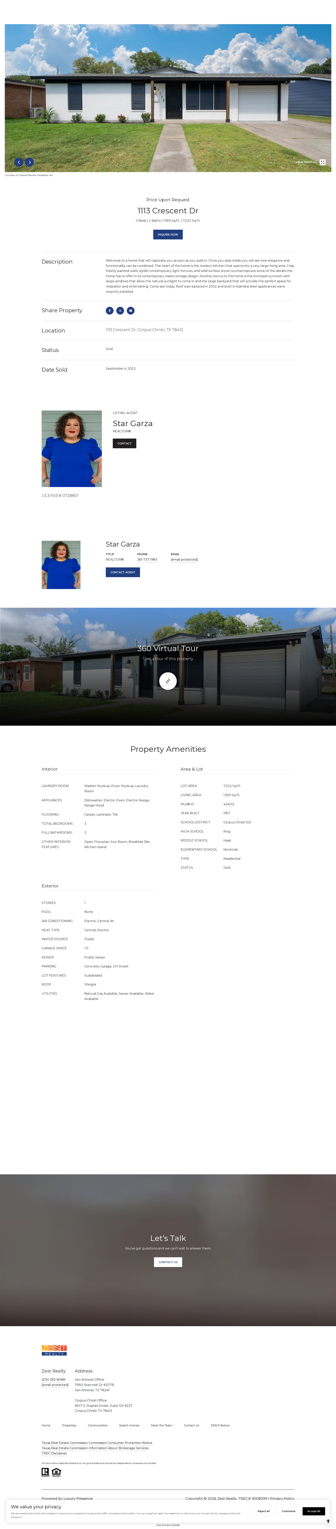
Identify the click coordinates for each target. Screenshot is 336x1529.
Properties (69, 1425)
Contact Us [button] (168, 1262)
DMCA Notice (220, 1425)
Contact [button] (124, 443)
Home (46, 1425)
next (29, 162)
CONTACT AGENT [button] (122, 572)
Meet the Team (161, 1425)
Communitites (98, 1425)
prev (18, 162)
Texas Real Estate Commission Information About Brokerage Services (95, 1448)
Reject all (264, 1511)
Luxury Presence (78, 1498)
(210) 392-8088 (53, 1379)
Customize (288, 1511)
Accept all (313, 1511)
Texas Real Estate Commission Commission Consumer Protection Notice (97, 1443)
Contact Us (191, 1425)
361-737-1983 (147, 559)
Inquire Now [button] (168, 234)
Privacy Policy (282, 1498)
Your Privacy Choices (168, 1524)
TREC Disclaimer (54, 1453)
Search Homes (129, 1425)
